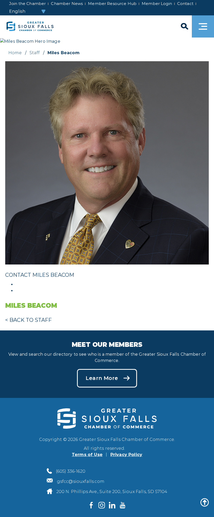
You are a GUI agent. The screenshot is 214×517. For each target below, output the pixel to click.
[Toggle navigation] (203, 26)
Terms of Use (87, 454)
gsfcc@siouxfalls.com (80, 481)
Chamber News (67, 3)
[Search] (184, 26)
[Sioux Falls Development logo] (30, 26)
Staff (34, 52)
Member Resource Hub (112, 3)
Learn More (102, 378)
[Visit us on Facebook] (91, 505)
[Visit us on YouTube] (123, 505)
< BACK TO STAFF (28, 320)
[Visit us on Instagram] (102, 505)
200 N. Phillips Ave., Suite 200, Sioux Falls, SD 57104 (112, 491)
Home (15, 52)
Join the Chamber (27, 3)
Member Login (157, 3)
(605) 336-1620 (70, 471)
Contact (185, 3)
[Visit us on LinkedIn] (112, 505)
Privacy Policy (126, 454)
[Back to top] (204, 502)
